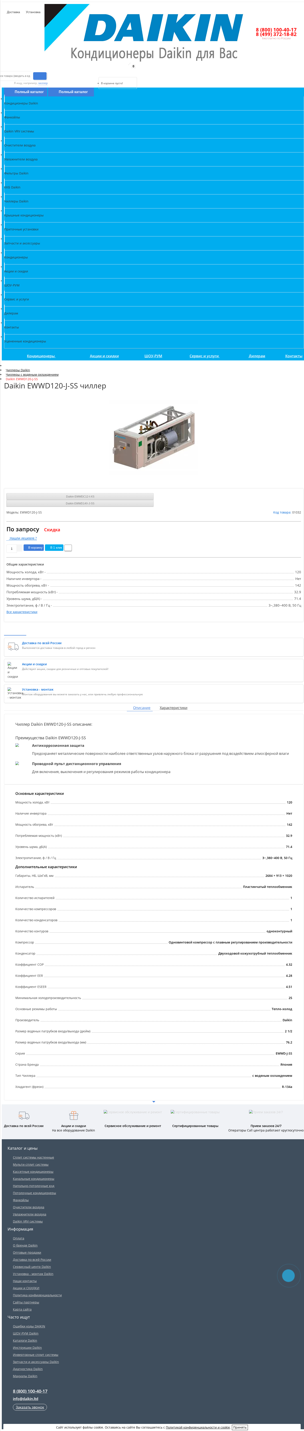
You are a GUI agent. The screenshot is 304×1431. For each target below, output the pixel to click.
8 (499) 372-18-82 (276, 34)
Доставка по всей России (32, 1259)
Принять (240, 1427)
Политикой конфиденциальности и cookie (198, 1427)
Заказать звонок (30, 1407)
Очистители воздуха (28, 1207)
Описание (141, 707)
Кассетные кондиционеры (33, 1171)
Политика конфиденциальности (37, 1295)
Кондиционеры (41, 356)
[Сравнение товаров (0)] (95, 71)
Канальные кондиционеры (33, 1179)
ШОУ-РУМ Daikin (26, 1333)
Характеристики (173, 707)
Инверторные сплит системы (35, 1355)
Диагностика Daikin (28, 1369)
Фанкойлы (21, 1200)
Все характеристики (21, 612)
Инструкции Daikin (27, 1347)
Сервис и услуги (205, 356)
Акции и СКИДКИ (26, 1288)
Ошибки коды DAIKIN (29, 1326)
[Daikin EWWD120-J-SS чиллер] (153, 437)
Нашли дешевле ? (23, 538)
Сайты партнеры (26, 1302)
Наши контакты (25, 1281)
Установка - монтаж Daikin (33, 1274)
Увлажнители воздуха (29, 1214)
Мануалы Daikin (25, 1376)
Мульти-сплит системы (31, 1164)
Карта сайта (22, 1309)
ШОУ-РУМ (153, 356)
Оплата (18, 1238)
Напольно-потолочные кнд (33, 1186)
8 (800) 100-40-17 (276, 29)
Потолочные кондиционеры (34, 1193)
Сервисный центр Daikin (32, 1267)
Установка (33, 12)
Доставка (13, 12)
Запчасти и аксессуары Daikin (36, 1362)
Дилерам (257, 356)
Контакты (293, 356)
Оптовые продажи (27, 1252)
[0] (102, 71)
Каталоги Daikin (25, 1340)
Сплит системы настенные (33, 1157)
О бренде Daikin (25, 1245)
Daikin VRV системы (28, 1221)
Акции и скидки (104, 356)
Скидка (52, 530)
